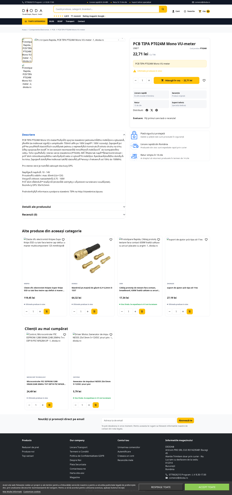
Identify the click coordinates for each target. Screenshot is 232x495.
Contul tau (123, 440)
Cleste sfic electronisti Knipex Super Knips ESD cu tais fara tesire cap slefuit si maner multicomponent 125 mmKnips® (43, 289)
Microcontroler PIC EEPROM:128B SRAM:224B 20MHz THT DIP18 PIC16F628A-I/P (46, 383)
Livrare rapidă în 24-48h (98, 2)
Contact (81, 21)
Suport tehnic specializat (141, 2)
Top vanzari (28, 455)
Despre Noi (75, 460)
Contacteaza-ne (78, 468)
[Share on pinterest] (156, 110)
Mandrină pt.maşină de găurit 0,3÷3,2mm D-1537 (92, 289)
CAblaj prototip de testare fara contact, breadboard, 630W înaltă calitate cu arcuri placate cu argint (138, 289)
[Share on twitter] (152, 110)
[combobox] (106, 9)
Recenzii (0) (29, 214)
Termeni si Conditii (79, 451)
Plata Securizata (78, 464)
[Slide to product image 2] (27, 76)
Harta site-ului (77, 473)
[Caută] (163, 9)
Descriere (28, 134)
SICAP (59, 21)
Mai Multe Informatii (12, 491)
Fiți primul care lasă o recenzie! (160, 118)
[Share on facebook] (147, 110)
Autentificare (124, 451)
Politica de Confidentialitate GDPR (87, 455)
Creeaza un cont (126, 455)
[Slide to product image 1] (27, 50)
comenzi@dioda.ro (178, 477)
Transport (70, 21)
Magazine (75, 477)
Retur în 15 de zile (120, 2)
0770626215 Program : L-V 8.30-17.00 (187, 474)
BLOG (51, 21)
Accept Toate (207, 487)
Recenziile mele (125, 460)
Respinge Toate (161, 487)
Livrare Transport (78, 447)
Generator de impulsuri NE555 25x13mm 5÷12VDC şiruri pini (92, 382)
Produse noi (28, 451)
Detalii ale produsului (36, 207)
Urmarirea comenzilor (129, 447)
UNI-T (136, 48)
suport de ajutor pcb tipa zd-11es (182, 287)
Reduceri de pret (30, 447)
